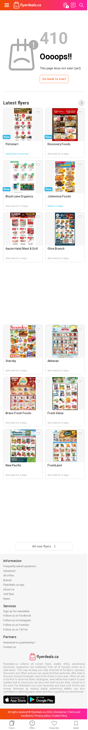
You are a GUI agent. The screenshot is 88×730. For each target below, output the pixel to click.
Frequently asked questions (19, 566)
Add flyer (8, 594)
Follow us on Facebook (17, 615)
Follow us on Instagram (17, 620)
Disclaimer (60, 712)
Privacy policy (42, 715)
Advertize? (9, 570)
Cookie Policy (59, 715)
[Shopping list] (73, 5)
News (6, 598)
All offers (8, 575)
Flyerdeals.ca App (13, 584)
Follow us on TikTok (15, 629)
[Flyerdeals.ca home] (27, 5)
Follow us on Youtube (16, 624)
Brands (7, 580)
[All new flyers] (81, 103)
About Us (8, 589)
